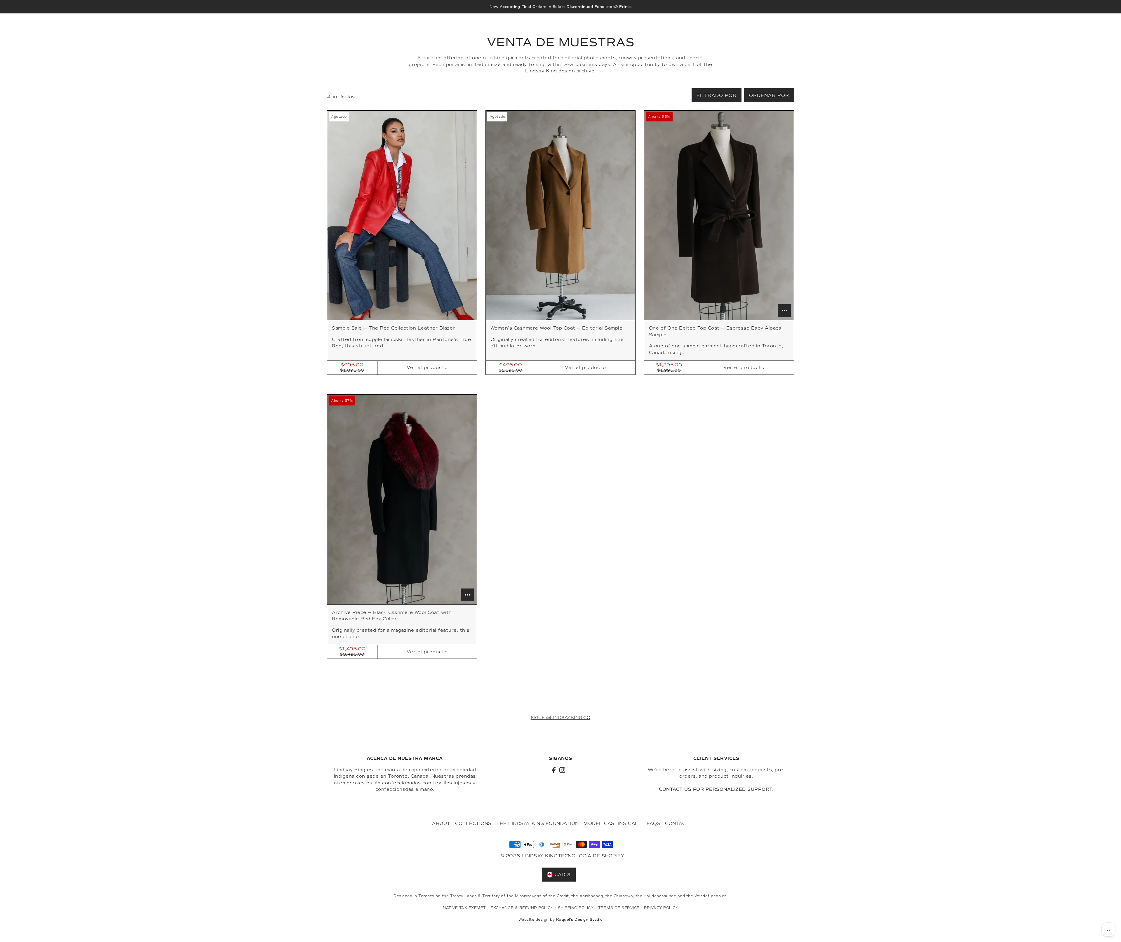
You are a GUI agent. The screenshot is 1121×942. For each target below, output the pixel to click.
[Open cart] (785, 27)
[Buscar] (733, 28)
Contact (677, 823)
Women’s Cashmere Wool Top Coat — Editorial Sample (556, 328)
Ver (427, 367)
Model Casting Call (613, 823)
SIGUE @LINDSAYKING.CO (561, 717)
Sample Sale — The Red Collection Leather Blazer (393, 328)
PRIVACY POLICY (661, 908)
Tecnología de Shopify (591, 856)
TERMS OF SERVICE (619, 908)
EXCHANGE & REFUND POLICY (521, 908)
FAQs (653, 823)
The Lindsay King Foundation (537, 823)
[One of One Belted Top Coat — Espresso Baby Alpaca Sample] (719, 215)
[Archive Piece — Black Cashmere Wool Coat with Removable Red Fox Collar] (402, 499)
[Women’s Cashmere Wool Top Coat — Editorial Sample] (560, 215)
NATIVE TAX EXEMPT (464, 908)
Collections (473, 823)
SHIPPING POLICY (576, 908)
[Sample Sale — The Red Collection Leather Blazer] (402, 215)
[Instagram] (562, 770)
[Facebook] (554, 770)
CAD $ (768, 27)
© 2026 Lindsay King (529, 856)
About (441, 823)
